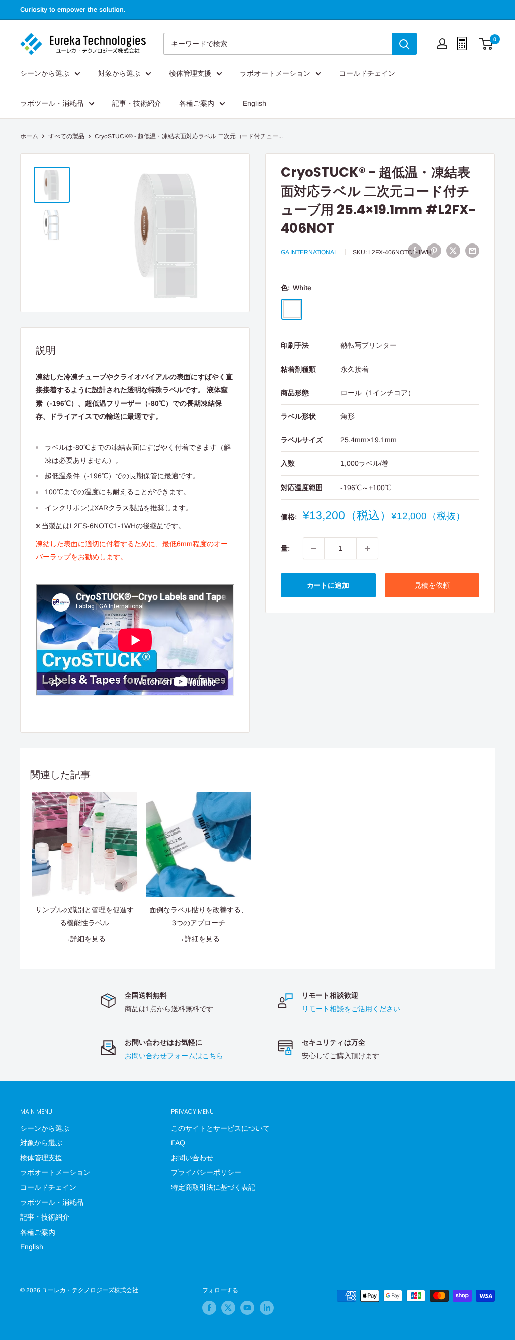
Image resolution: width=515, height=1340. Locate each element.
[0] (486, 44)
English (254, 103)
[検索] (404, 44)
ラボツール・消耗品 (51, 103)
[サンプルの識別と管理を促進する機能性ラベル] (84, 844)
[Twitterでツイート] (453, 250)
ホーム (29, 136)
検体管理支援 (190, 73)
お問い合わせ (192, 1158)
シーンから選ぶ (44, 73)
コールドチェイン (367, 73)
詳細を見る (88, 939)
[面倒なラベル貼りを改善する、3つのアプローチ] (198, 844)
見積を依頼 (432, 585)
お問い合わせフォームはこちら (174, 1056)
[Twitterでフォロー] (228, 1308)
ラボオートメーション (275, 73)
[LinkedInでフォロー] (267, 1308)
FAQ (178, 1143)
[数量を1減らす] (313, 548)
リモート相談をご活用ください (351, 1009)
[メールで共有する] (472, 250)
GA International (309, 252)
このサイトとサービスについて (220, 1128)
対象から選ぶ (119, 73)
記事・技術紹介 (136, 103)
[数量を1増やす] (367, 548)
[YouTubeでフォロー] (247, 1308)
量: (285, 548)
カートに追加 (328, 585)
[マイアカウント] (442, 43)
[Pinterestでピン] (434, 250)
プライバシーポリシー (206, 1172)
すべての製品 (66, 136)
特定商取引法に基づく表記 (213, 1187)
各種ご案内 (196, 103)
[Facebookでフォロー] (209, 1308)
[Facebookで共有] (415, 250)
